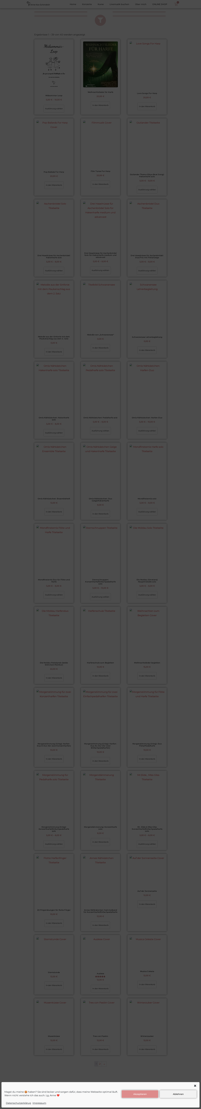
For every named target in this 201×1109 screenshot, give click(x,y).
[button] (195, 1085)
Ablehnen (178, 1094)
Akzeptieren (140, 1094)
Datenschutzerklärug (18, 1103)
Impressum (39, 1103)
